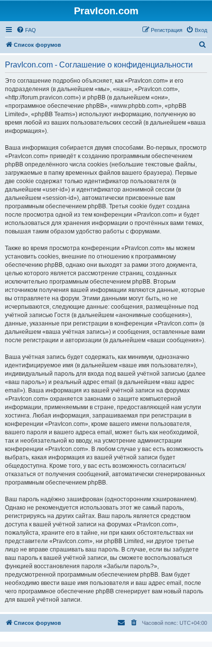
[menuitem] (26, 30)
